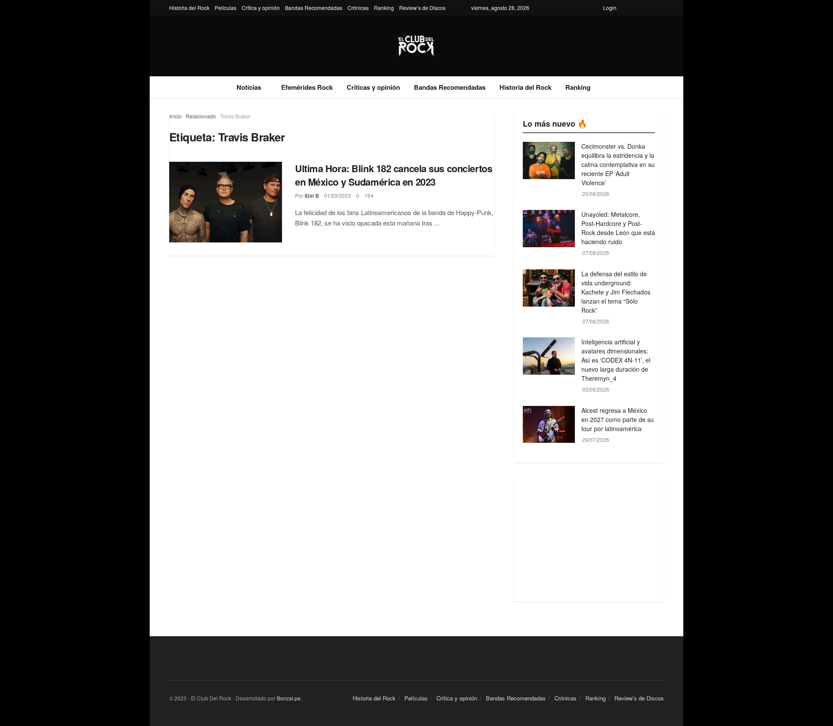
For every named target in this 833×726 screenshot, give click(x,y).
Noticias (248, 87)
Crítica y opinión (261, 7)
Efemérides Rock (307, 87)
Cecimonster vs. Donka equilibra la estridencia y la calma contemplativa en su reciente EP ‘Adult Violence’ (618, 164)
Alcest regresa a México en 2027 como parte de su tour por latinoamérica (617, 419)
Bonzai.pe (289, 698)
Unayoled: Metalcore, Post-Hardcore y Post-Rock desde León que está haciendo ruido (618, 228)
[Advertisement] (589, 540)
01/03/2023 (337, 195)
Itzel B (312, 195)
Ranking (384, 7)
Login (610, 7)
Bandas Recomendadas (313, 7)
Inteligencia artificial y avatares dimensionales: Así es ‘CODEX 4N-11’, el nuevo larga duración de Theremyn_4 (615, 360)
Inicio (175, 116)
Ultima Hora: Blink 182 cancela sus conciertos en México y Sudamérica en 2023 (393, 175)
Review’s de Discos (422, 7)
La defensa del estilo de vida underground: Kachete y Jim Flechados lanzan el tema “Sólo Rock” (615, 291)
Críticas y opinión (373, 87)
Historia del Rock (189, 7)
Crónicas (358, 7)
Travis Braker (235, 116)
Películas (225, 7)
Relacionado (201, 116)
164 (369, 195)
